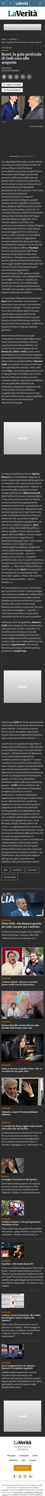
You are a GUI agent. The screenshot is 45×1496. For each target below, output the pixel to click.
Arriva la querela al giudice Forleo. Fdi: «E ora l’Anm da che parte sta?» (22, 1069)
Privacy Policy (18, 1492)
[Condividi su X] (10, 76)
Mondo (5, 1176)
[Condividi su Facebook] (4, 76)
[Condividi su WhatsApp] (16, 76)
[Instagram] (25, 1476)
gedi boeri (18, 870)
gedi (5, 870)
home (4, 39)
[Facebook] (14, 1476)
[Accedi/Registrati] (40, 3)
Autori (35, 1456)
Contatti (32, 1460)
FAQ (23, 1460)
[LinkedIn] (30, 1476)
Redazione (13, 1460)
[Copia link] (29, 76)
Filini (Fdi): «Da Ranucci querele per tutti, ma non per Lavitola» (22, 925)
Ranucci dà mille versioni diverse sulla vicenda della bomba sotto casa (20, 1026)
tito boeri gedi (10, 877)
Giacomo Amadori (11, 70)
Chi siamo (11, 1456)
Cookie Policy (28, 1492)
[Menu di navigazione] (3, 3)
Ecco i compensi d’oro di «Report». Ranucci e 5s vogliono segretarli (19, 1367)
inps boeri (32, 870)
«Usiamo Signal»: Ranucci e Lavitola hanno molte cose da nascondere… (19, 983)
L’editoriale (24, 1456)
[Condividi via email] (23, 76)
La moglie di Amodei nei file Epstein (19, 1179)
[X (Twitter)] (20, 1476)
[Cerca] (10, 3)
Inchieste (13, 39)
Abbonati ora (22, 1468)
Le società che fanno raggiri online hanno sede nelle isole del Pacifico (22, 1127)
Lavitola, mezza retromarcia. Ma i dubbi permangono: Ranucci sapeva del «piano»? (21, 1318)
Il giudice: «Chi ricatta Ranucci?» (18, 1264)
